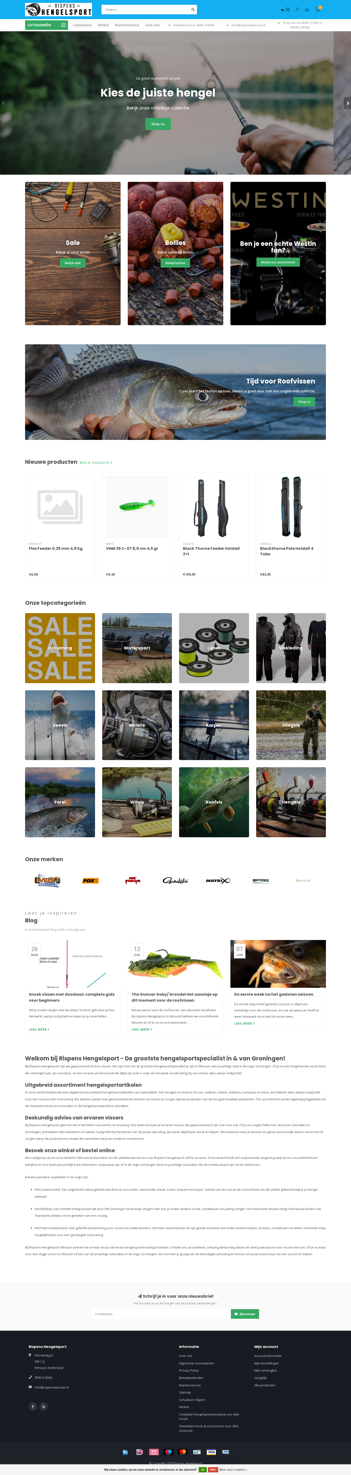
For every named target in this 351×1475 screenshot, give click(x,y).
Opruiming (32, 615)
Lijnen (183, 615)
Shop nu (175, 124)
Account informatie (268, 1356)
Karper (184, 692)
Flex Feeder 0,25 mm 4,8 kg (56, 548)
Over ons (152, 25)
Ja (202, 1469)
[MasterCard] (183, 1452)
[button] (3, 103)
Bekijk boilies (175, 263)
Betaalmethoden (191, 1378)
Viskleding (263, 615)
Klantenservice (127, 25)
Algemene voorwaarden (196, 1363)
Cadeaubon (82, 25)
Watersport (110, 615)
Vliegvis (261, 692)
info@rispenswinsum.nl (52, 1387)
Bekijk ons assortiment (278, 262)
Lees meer (38, 1029)
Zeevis (30, 692)
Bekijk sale (73, 263)
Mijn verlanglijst (265, 1370)
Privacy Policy (189, 1370)
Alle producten (264, 1385)
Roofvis (184, 769)
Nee (213, 1469)
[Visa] (211, 1452)
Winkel (103, 25)
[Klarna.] (154, 1452)
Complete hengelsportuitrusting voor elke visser (209, 1416)
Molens (107, 692)
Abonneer (247, 1314)
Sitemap (185, 1392)
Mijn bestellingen (266, 1363)
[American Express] (125, 1452)
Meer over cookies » (233, 1469)
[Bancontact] (197, 1452)
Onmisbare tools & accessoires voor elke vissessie (209, 1428)
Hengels (262, 769)
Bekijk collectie (95, 463)
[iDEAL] (140, 1452)
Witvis (106, 769)
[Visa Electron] (226, 1452)
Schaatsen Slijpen (192, 1400)
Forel (28, 769)
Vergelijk (260, 1378)
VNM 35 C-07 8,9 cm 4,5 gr (132, 548)
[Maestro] (168, 1452)
